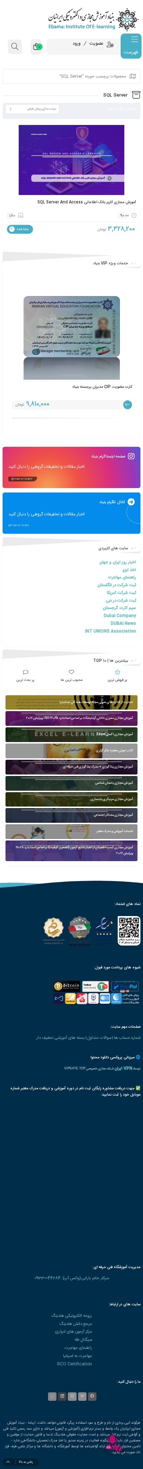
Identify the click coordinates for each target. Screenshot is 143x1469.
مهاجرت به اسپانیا (77, 1356)
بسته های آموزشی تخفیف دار (60, 1037)
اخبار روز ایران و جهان (117, 562)
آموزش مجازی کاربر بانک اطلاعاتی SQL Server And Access (86, 202)
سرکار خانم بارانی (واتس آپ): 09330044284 (71, 1278)
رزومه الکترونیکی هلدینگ (71, 1315)
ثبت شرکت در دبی (121, 600)
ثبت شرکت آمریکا (121, 592)
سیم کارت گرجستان (119, 608)
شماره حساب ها (127, 1037)
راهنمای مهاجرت (122, 577)
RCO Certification (74, 1364)
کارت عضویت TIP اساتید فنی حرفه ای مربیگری (95, 387)
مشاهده (22, 229)
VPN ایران (123, 1068)
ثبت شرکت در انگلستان (117, 585)
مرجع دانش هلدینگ (75, 1323)
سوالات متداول (99, 1037)
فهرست (131, 52)
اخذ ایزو (129, 570)
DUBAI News (123, 623)
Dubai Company (120, 615)
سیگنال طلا (83, 1339)
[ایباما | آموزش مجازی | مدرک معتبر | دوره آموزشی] (71, 19)
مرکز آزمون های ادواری (73, 1331)
